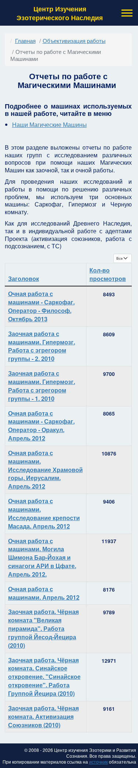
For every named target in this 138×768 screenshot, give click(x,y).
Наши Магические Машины (49, 124)
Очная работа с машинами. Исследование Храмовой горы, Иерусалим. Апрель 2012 (45, 469)
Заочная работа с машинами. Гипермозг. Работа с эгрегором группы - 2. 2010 (41, 346)
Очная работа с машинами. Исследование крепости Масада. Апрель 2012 (44, 513)
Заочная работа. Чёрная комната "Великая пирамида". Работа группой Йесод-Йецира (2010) (43, 628)
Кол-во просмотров (107, 274)
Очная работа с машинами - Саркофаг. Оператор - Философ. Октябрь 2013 (41, 306)
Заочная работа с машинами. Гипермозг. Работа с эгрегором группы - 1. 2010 (41, 386)
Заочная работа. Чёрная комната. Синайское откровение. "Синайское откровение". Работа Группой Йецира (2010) (44, 677)
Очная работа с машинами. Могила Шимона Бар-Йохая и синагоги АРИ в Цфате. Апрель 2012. (42, 557)
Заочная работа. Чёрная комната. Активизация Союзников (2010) (43, 716)
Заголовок (23, 278)
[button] (126, 13)
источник (98, 761)
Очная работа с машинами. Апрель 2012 (43, 593)
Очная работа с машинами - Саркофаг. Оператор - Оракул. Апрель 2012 (41, 426)
